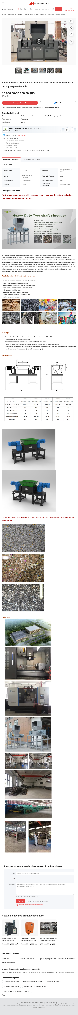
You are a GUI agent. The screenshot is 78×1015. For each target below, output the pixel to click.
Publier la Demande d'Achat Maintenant (29, 905)
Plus (3, 995)
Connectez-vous (8, 150)
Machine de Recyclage (40, 14)
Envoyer (21, 901)
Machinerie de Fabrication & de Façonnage (20, 14)
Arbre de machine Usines (11, 981)
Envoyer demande (20, 103)
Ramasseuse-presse (8, 962)
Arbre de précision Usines (11, 986)
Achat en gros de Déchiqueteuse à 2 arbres (17, 991)
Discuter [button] (59, 103)
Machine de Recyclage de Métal (56, 14)
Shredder (5, 959)
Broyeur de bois (41, 986)
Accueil (4, 14)
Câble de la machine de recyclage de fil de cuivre (66, 959)
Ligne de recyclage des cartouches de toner (48, 959)
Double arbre (28, 986)
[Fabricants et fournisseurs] (39, 3)
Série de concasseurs (27, 959)
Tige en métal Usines (52, 981)
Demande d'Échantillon (52, 107)
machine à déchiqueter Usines (32, 981)
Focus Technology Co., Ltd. (38, 1002)
